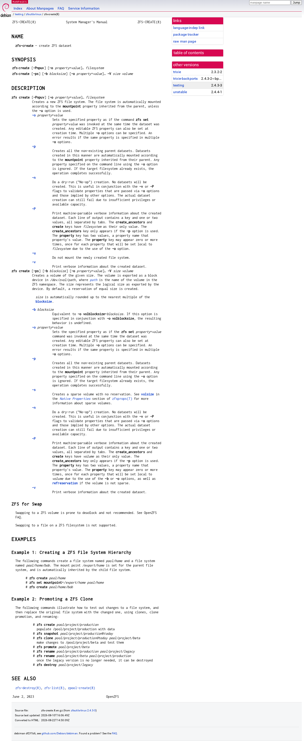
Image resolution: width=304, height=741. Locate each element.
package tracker (186, 34)
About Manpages (40, 8)
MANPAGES (20, 1)
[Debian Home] (5, 9)
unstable (180, 92)
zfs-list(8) (54, 688)
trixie (177, 72)
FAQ (61, 8)
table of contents (189, 53)
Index (18, 8)
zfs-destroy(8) (28, 688)
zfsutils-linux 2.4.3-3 (83, 710)
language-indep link (189, 28)
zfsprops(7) (122, 398)
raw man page (184, 41)
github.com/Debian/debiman (60, 733)
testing (19, 14)
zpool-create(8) (81, 688)
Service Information (83, 8)
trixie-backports (185, 78)
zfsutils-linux (33, 14)
